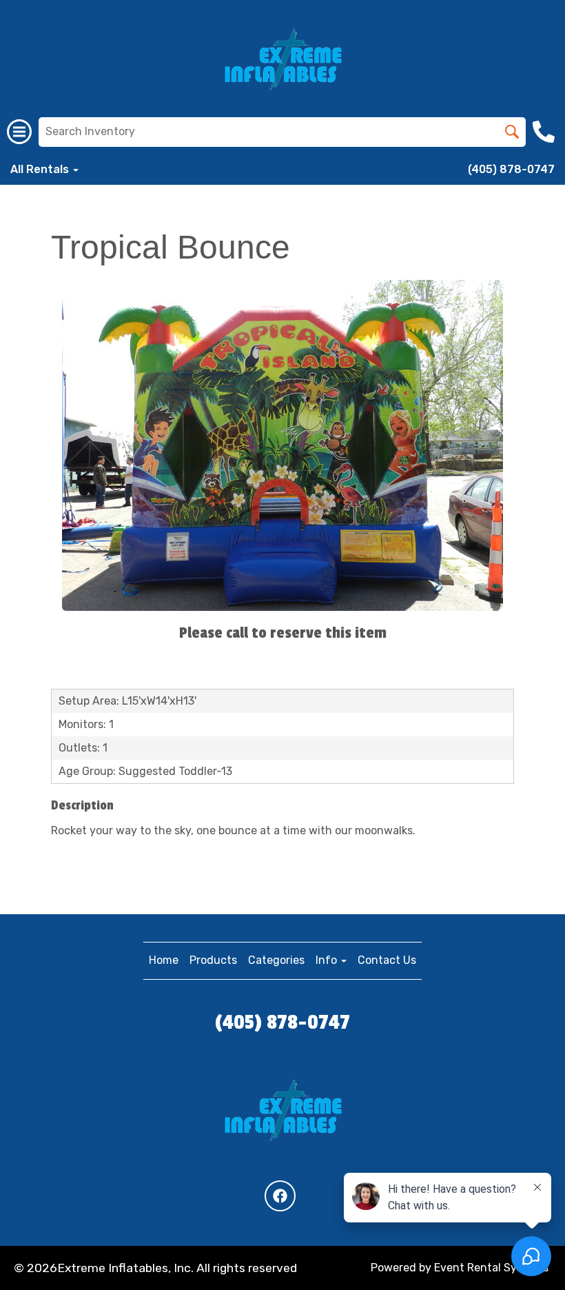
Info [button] (328, 960)
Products (213, 960)
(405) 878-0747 (511, 169)
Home (163, 960)
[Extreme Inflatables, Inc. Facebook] (280, 1195)
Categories (276, 960)
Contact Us (387, 960)
